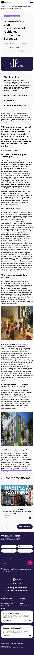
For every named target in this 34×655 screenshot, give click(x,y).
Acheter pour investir (6, 601)
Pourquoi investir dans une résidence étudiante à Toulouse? (16, 471)
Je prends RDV (25, 551)
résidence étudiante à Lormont (15, 459)
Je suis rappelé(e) (9, 551)
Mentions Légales (5, 643)
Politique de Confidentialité (17, 643)
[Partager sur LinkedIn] (11, 51)
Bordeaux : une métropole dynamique (16, 95)
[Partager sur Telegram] (18, 51)
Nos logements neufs (6, 596)
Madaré (21, 647)
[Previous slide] (3, 527)
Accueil (3, 6)
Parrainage (22, 598)
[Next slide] (8, 527)
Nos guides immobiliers (7, 603)
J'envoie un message (9, 547)
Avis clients (22, 601)
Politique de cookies (5, 646)
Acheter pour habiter (6, 598)
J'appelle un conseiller (25, 546)
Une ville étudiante (10, 100)
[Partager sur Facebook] (15, 51)
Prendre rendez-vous (24, 605)
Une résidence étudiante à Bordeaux (16, 105)
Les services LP (5, 605)
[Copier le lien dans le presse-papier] (22, 51)
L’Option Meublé (23, 596)
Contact (21, 603)
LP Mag (8, 6)
